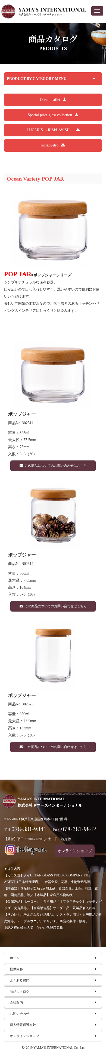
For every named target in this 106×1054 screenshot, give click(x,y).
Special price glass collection (50, 115)
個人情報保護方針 (23, 1025)
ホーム (15, 958)
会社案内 (16, 1002)
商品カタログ (19, 991)
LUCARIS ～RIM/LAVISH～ (50, 130)
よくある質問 (19, 980)
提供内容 (16, 969)
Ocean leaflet (50, 99)
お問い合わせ (19, 1014)
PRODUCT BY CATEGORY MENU (36, 79)
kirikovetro (49, 145)
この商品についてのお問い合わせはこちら (56, 466)
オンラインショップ (24, 1036)
